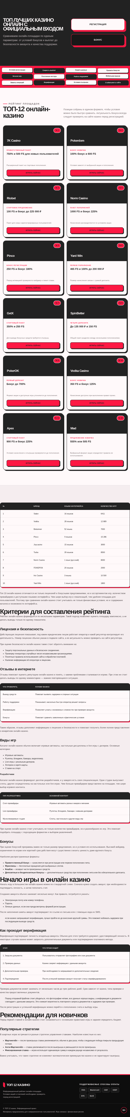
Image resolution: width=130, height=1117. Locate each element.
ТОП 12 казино (18, 1085)
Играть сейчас (33, 173)
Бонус (98, 40)
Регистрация (98, 24)
